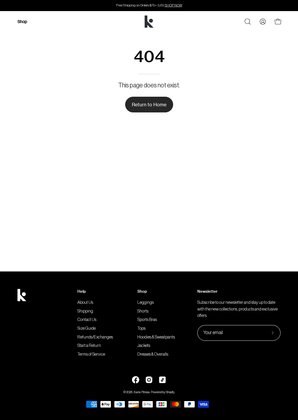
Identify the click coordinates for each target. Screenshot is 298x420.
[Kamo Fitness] (149, 21)
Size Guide (86, 328)
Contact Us (86, 320)
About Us (85, 302)
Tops (141, 328)
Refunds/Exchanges (95, 337)
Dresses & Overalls (152, 354)
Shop (142, 291)
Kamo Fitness (142, 392)
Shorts (142, 311)
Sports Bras (147, 320)
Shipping (85, 311)
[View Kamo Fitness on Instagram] (149, 379)
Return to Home (149, 104)
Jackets (143, 346)
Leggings (145, 302)
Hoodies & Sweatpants (156, 337)
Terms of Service (91, 354)
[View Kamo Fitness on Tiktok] (162, 379)
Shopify (170, 392)
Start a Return (89, 346)
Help (81, 291)
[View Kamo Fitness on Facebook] (135, 379)
